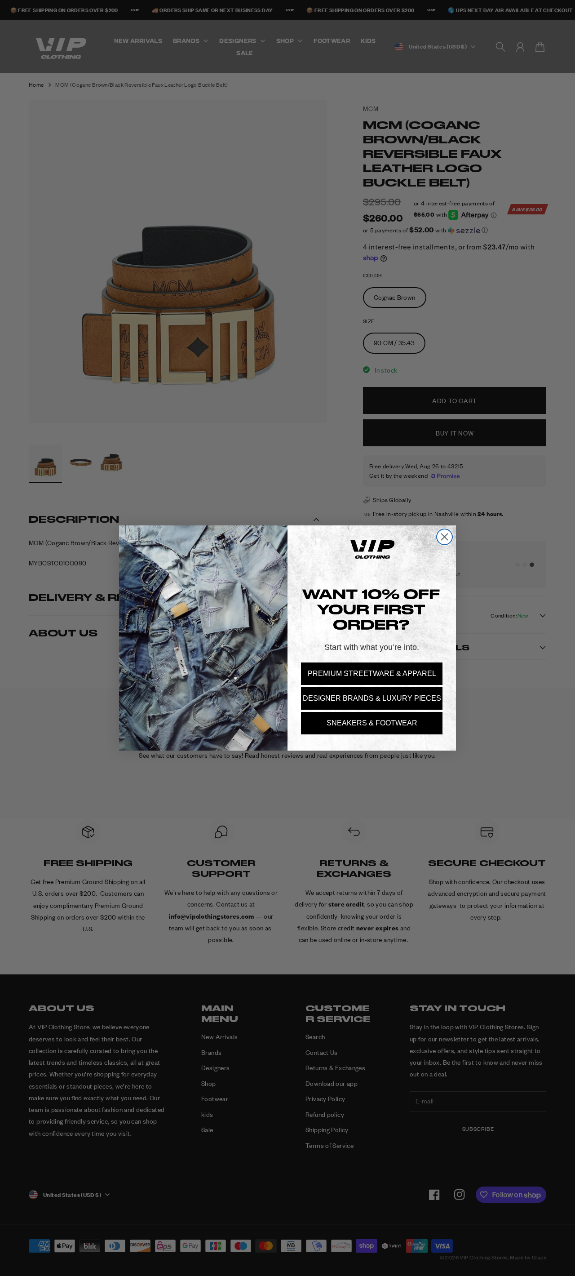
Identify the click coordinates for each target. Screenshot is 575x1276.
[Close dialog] (444, 537)
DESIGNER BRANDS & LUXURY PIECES (372, 698)
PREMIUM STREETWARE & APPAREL (372, 673)
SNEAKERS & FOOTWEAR (372, 723)
